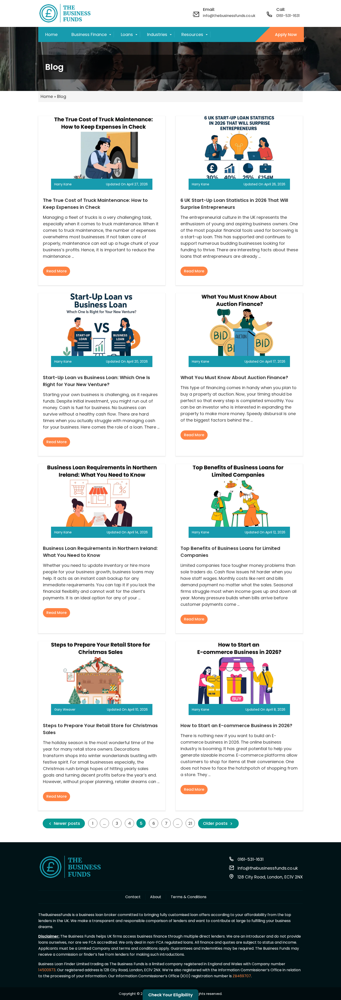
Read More (56, 271)
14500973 (46, 970)
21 (190, 823)
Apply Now (286, 34)
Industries (157, 34)
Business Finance (89, 34)
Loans (127, 34)
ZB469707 (242, 976)
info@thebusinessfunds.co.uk (268, 868)
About (155, 897)
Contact (133, 897)
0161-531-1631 (288, 15)
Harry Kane (63, 184)
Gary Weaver (64, 709)
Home (51, 34)
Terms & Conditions (188, 897)
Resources (192, 34)
